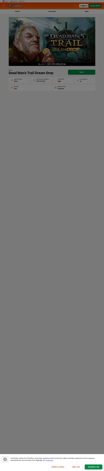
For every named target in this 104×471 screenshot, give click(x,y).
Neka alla (76, 467)
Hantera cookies (58, 467)
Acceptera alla (93, 467)
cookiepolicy (49, 460)
